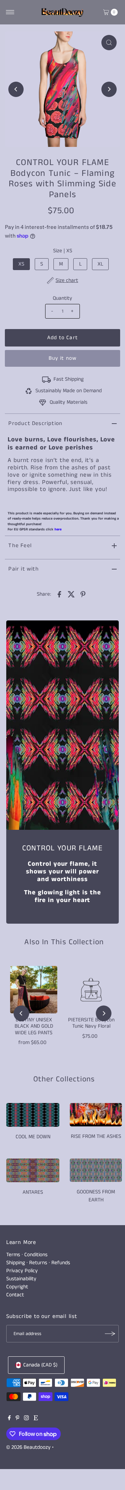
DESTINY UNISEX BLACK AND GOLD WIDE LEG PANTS (34, 1026)
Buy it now (62, 358)
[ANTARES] (32, 1170)
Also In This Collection (63, 942)
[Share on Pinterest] (83, 594)
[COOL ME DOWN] (32, 1115)
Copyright (17, 1287)
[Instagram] (26, 1419)
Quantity (62, 298)
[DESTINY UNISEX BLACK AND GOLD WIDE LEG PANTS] (33, 989)
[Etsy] (36, 1419)
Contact (15, 1295)
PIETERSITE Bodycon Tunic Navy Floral (91, 1023)
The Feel (20, 546)
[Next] (109, 89)
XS (21, 264)
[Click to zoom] (109, 42)
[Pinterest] (17, 1419)
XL (100, 264)
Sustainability (21, 1279)
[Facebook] (9, 1419)
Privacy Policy (22, 1271)
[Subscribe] (110, 1333)
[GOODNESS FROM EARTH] (96, 1170)
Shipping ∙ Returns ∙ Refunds (38, 1263)
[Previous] (16, 89)
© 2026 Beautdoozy (28, 1447)
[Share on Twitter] (71, 594)
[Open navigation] (10, 12)
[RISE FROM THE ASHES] (96, 1114)
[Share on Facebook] (59, 594)
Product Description (35, 423)
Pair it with (23, 569)
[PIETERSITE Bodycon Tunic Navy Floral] (91, 989)
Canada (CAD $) (40, 1365)
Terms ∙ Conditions (27, 1255)
